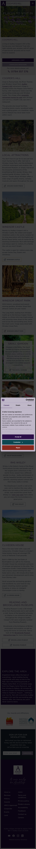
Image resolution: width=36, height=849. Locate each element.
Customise (16, 442)
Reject (18, 447)
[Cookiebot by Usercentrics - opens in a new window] (26, 400)
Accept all (18, 436)
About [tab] (30, 405)
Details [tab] (18, 405)
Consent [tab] (6, 405)
